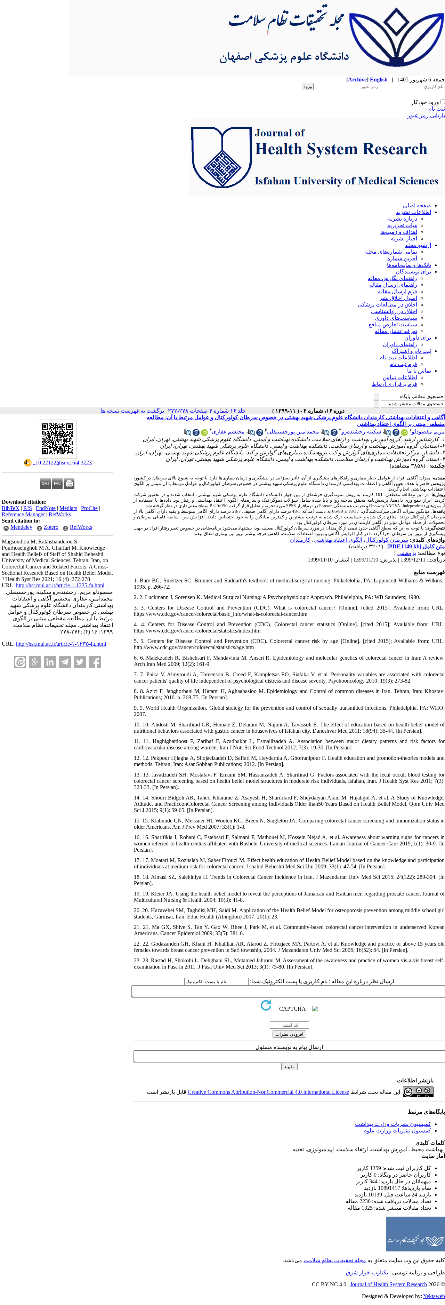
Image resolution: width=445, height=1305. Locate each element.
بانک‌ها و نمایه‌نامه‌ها (409, 265)
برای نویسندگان (413, 271)
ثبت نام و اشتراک (411, 351)
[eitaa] (20, 662)
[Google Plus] (35, 662)
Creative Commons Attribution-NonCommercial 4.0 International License (268, 1092)
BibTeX (10, 508)
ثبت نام (436, 109)
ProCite (89, 508)
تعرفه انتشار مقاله (396, 331)
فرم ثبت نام (403, 364)
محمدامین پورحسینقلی (293, 432)
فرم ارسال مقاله (397, 291)
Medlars (68, 508)
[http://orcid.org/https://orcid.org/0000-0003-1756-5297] (204, 434)
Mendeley (21, 527)
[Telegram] (65, 662)
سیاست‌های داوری (396, 318)
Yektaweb (434, 1296)
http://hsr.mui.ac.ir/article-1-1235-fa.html (60, 585)
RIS (27, 508)
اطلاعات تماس (400, 377)
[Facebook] (95, 662)
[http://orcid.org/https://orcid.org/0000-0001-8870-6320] (404, 434)
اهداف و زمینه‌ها (398, 232)
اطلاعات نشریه (413, 212)
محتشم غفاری (228, 432)
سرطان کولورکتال (386, 540)
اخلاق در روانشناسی (394, 311)
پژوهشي (406, 553)
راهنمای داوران (400, 344)
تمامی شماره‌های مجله (391, 252)
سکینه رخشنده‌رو (361, 432)
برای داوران (417, 338)
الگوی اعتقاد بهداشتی (338, 540)
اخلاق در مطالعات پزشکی (387, 305)
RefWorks (60, 514)
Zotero (51, 527)
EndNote (46, 508)
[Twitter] (80, 662)
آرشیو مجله (418, 245)
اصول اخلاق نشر (398, 298)
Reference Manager (23, 514)
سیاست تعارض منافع (393, 324)
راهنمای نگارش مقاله (392, 278)
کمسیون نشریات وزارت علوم (397, 1130)
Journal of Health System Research (388, 1284)
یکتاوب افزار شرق (367, 1272)
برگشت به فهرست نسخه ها (132, 411)
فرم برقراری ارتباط (394, 384)
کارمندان (300, 540)
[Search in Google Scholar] (396, 434)
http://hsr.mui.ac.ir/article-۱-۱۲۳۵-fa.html (61, 644)
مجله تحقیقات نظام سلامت (335, 1260)
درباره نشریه (402, 219)
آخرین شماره (402, 258)
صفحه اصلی (417, 205)
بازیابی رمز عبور (426, 115)
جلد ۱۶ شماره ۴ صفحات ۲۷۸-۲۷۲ (207, 411)
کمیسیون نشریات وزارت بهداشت (393, 1124)
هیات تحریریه (402, 225)
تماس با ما (419, 371)
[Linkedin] (50, 662)
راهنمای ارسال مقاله (393, 285)
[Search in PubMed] (387, 434)
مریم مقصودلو (428, 432)
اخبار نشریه (404, 238)
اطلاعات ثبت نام (398, 357)
